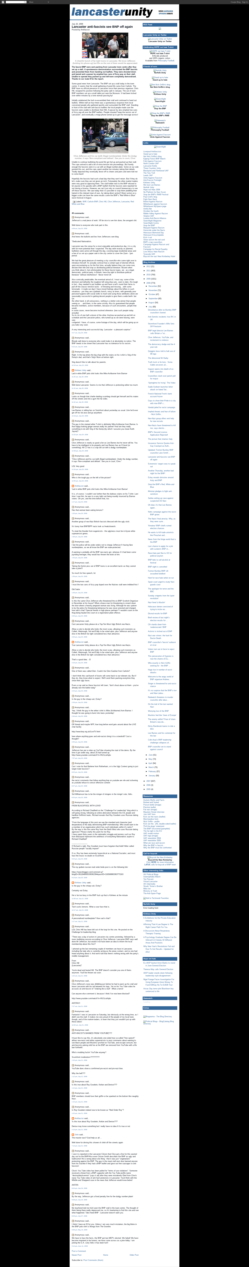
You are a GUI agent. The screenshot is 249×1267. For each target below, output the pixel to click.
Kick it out (147, 237)
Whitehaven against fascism (155, 204)
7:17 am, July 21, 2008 (79, 1006)
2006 (148, 785)
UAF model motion (151, 833)
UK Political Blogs (151, 874)
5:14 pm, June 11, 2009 (80, 1246)
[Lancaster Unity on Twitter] (160, 39)
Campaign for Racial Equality (155, 249)
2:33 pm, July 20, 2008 (79, 691)
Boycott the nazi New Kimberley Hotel (159, 256)
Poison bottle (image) (152, 805)
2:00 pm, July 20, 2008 (79, 616)
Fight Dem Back (150, 199)
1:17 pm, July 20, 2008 (79, 502)
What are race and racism (154, 843)
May (151, 759)
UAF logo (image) (150, 836)
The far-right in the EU (152, 831)
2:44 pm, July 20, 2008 (79, 716)
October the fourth (151, 211)
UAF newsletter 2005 (152, 840)
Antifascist (79, 486)
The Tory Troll (149, 173)
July (151, 307)
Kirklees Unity (80, 370)
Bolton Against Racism (152, 201)
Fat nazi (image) (150, 809)
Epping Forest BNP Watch (154, 159)
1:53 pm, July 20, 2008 (79, 557)
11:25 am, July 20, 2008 (80, 377)
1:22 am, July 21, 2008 (79, 976)
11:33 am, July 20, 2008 (80, 388)
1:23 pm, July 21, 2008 (79, 1113)
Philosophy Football (166, 61)
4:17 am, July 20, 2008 (79, 333)
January (152, 776)
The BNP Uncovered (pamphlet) (156, 829)
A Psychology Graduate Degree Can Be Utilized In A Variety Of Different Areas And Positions (159, 940)
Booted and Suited (151, 802)
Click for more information (160, 862)
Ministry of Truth (150, 891)
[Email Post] (74, 201)
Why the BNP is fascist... (154, 845)
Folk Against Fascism (152, 161)
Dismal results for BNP (157, 613)
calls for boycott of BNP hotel (160, 865)
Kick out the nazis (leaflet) (154, 817)
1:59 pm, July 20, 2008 (79, 592)
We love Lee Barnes (151, 185)
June (151, 755)
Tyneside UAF (149, 254)
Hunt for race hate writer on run (161, 578)
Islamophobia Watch (151, 877)
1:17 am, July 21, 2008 (79, 921)
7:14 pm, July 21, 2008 (79, 1146)
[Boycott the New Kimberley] (159, 857)
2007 (148, 781)
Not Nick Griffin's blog (152, 156)
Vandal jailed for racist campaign (161, 407)
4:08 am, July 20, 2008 (79, 228)
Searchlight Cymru (151, 223)
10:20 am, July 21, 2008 (80, 1025)
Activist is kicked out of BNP (160, 631)
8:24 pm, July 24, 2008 (79, 1188)
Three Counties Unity (152, 168)
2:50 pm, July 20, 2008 (79, 742)
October (152, 294)
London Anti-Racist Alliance (154, 218)
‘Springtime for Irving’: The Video (161, 383)
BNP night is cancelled (157, 567)
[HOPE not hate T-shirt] (160, 51)
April (150, 763)
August (151, 302)
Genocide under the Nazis (154, 230)
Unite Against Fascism (152, 178)
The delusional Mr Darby (158, 358)
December (153, 286)
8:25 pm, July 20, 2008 (79, 772)
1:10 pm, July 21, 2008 (79, 1060)
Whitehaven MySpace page (154, 206)
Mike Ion (147, 889)
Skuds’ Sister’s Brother (153, 886)
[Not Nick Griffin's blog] (160, 85)
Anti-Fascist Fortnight (152, 180)
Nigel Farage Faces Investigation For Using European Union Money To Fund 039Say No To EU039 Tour (158, 982)
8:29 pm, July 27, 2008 (79, 1216)
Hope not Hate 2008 (151, 190)
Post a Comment (79, 1251)
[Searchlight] (160, 99)
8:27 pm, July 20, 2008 (79, 786)
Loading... (147, 1002)
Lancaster (125, 201)
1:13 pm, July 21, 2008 (79, 1088)
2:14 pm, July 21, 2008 (79, 1129)
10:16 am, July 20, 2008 (80, 365)
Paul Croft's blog (150, 197)
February (152, 771)
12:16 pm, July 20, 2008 (80, 416)
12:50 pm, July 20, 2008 (80, 481)
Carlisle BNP (92, 201)
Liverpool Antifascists (152, 151)
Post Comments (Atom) (93, 1260)
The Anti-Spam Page (152, 893)
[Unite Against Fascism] (160, 135)
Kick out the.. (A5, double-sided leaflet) (159, 824)
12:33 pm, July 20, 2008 (80, 469)
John (77, 1135)
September (153, 298)
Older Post (134, 1255)
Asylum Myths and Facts (153, 800)
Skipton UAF (148, 216)
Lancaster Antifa (150, 166)
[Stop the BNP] (160, 106)
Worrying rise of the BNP (158, 711)
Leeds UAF (148, 175)
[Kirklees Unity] (160, 92)
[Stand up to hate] (160, 77)
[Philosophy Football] (160, 127)
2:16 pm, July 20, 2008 (79, 662)
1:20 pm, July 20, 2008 (79, 513)
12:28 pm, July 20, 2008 (80, 451)
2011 (148, 271)
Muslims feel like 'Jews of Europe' (162, 715)
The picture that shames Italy (160, 439)
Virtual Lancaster (150, 881)
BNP (84, 201)
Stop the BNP (149, 225)
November (153, 290)
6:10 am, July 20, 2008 (79, 346)
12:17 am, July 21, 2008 (80, 910)
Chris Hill (102, 201)
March (151, 767)
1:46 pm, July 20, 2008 (79, 536)
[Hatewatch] (160, 120)
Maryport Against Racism (153, 228)
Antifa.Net (147, 209)
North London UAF (151, 163)
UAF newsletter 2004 (152, 838)
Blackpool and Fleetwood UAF (156, 171)
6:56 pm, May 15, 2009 (79, 1230)
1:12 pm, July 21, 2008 (79, 1076)
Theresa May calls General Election (158, 969)
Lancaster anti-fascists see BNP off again (102, 26)
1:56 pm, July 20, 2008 (79, 576)
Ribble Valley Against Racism (155, 213)
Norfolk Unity (148, 187)
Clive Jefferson (114, 201)
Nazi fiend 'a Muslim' (156, 602)
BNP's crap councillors (152, 242)
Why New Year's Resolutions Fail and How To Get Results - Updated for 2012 (159, 949)
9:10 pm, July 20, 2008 (79, 859)
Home (105, 1255)
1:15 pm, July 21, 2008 (79, 1102)
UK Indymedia (149, 884)
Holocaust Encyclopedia (153, 235)
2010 (148, 275)
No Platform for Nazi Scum (154, 192)
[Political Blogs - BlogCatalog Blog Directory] (160, 1024)
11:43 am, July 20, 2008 (80, 402)
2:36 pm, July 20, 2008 (79, 702)
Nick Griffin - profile (151, 821)
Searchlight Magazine (152, 221)
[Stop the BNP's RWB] (160, 113)
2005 (148, 789)
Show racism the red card (154, 240)
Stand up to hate (150, 154)
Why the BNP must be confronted (157, 848)
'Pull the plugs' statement (153, 826)
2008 (148, 283)
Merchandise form (150, 819)
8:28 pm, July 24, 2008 (79, 1200)
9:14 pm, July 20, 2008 (79, 877)
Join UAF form (149, 814)
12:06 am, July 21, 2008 (80, 898)
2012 (148, 266)
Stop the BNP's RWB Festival (155, 194)
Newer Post (76, 1255)
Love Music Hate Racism (153, 252)
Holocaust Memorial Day (153, 233)
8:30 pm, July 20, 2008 (79, 797)
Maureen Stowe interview (153, 812)
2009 (148, 279)
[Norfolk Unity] (160, 70)
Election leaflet (149, 807)
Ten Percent (148, 879)
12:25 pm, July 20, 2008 (80, 434)
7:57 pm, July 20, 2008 (79, 758)
